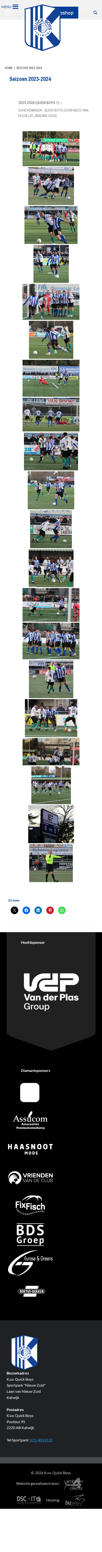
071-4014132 (41, 1440)
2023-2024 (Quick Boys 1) (38, 103)
